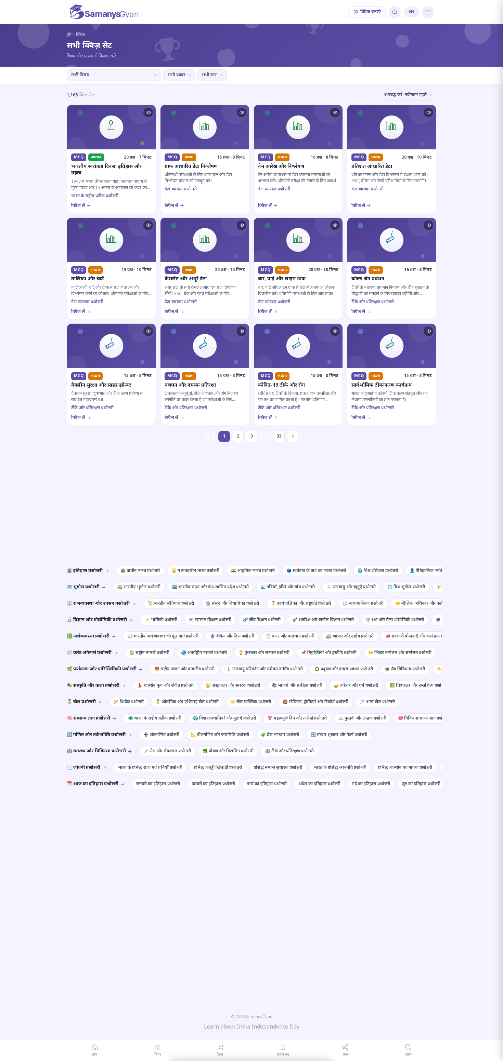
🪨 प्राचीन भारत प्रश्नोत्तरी (140, 571)
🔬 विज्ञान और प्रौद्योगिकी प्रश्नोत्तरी (97, 620)
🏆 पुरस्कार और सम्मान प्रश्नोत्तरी (263, 653)
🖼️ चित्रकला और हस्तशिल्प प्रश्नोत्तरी (418, 685)
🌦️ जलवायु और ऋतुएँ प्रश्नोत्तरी (351, 587)
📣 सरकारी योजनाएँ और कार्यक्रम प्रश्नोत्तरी (419, 636)
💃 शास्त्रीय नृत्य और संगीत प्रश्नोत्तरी (165, 685)
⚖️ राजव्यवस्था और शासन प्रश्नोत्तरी (98, 603)
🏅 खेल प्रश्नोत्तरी (81, 702)
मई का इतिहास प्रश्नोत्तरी (371, 784)
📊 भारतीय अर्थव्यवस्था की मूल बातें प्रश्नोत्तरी (162, 636)
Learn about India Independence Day (251, 1027)
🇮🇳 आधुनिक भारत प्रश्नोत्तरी (253, 571)
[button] (148, 112)
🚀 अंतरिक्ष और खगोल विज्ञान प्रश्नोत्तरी (323, 620)
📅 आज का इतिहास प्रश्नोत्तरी (92, 784)
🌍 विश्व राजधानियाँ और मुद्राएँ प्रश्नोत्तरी (224, 718)
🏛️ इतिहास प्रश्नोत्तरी (85, 571)
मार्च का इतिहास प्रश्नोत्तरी (267, 784)
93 (278, 436)
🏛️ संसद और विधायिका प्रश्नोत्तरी (232, 603)
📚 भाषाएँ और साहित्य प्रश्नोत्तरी (297, 685)
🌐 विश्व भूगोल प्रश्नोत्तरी (406, 587)
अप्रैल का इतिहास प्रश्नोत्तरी (319, 784)
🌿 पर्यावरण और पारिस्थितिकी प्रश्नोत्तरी (102, 669)
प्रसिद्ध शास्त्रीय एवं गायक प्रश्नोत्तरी (405, 767)
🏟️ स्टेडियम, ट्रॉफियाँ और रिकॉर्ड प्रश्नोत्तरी (315, 702)
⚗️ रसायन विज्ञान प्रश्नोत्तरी (210, 620)
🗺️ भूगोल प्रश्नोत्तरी (83, 587)
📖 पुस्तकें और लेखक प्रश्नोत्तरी (362, 718)
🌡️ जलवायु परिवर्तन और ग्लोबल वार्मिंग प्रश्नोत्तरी (264, 669)
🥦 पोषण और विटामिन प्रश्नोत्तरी (228, 751)
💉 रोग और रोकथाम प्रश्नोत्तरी (167, 751)
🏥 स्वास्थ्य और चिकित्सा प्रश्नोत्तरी (96, 751)
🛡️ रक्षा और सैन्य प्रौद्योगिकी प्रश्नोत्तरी (394, 620)
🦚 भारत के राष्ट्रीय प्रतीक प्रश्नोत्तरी (154, 718)
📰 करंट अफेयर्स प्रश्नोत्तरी (89, 653)
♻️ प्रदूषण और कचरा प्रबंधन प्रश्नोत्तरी (343, 669)
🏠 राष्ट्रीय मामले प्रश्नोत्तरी (149, 653)
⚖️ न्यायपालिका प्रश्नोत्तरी (363, 603)
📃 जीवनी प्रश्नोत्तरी (83, 767)
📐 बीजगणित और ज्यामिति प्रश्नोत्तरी (220, 735)
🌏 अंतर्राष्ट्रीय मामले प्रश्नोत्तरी (204, 653)
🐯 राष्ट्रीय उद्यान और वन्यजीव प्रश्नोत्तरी (184, 669)
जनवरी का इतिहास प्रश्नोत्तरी (158, 784)
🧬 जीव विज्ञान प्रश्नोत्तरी (262, 620)
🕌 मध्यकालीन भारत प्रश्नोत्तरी (195, 571)
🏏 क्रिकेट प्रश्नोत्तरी (129, 702)
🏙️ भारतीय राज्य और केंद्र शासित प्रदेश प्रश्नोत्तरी (210, 587)
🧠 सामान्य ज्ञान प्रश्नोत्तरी (88, 718)
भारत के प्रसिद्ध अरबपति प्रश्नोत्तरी (340, 767)
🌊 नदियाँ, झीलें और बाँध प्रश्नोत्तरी (287, 587)
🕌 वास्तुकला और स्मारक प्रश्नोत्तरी (232, 685)
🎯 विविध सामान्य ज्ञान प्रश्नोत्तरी (423, 718)
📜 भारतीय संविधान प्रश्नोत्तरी (170, 603)
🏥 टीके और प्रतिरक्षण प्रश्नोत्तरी (289, 751)
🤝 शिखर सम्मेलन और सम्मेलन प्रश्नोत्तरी (399, 653)
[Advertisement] (251, 504)
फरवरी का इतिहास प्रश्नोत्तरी (213, 784)
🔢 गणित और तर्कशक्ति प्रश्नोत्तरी (96, 735)
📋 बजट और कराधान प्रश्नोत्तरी (290, 636)
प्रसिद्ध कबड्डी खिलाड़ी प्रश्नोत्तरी (218, 767)
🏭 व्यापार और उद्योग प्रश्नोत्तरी (350, 636)
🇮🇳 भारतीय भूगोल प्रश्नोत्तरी (138, 587)
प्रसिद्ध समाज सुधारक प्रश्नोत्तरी (278, 767)
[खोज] (395, 12)
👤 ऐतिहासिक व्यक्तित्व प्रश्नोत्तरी (436, 571)
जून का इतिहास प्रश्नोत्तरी (421, 784)
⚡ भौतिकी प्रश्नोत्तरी (161, 620)
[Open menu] (428, 12)
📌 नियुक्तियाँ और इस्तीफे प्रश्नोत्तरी (329, 653)
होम (70, 35)
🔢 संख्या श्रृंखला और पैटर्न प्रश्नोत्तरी (339, 735)
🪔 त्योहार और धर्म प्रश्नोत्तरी (356, 685)
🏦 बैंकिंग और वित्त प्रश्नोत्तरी (232, 636)
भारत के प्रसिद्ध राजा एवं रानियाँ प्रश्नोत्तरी (150, 767)
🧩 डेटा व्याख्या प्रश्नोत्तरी (280, 735)
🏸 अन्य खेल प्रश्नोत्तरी (377, 702)
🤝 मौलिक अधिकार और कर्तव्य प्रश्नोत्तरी (427, 603)
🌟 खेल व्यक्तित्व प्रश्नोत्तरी (250, 702)
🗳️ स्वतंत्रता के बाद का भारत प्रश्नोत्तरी (316, 571)
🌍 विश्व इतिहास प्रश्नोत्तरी (378, 571)
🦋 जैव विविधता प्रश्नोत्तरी (405, 669)
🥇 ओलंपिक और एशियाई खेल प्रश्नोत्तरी (187, 702)
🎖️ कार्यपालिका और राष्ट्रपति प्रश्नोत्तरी (301, 603)
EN (411, 12)
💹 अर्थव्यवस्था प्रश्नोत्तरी (88, 636)
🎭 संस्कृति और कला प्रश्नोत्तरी (93, 685)
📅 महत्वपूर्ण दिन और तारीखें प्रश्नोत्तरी (297, 718)
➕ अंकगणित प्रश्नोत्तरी (161, 735)
